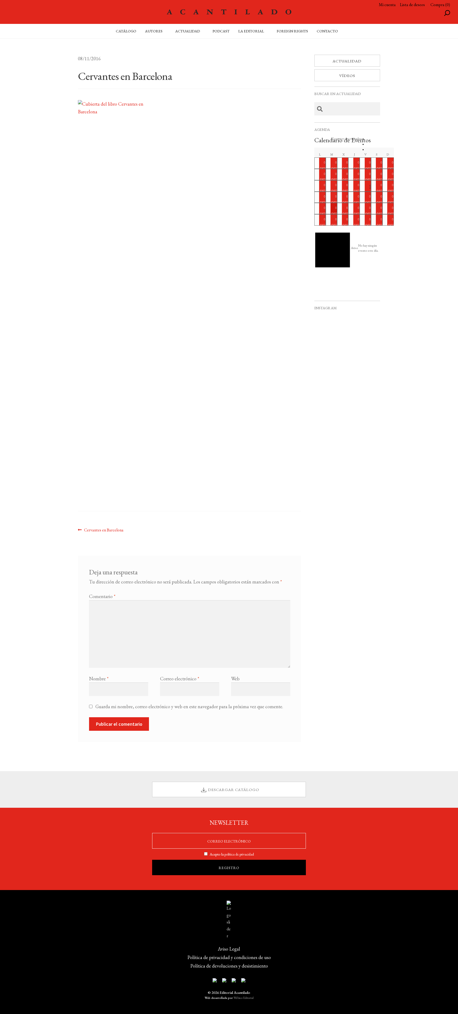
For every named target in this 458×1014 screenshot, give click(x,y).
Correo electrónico (179, 679)
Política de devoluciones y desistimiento (229, 966)
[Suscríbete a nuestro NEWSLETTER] (215, 981)
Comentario (102, 596)
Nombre (99, 679)
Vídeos (347, 75)
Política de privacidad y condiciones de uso (229, 957)
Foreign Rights (292, 31)
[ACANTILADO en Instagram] (234, 981)
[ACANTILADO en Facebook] (224, 981)
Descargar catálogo (233, 789)
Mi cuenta (387, 4)
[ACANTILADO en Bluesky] (243, 981)
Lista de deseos (412, 4)
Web (235, 679)
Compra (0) (440, 4)
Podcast (221, 31)
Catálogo (126, 31)
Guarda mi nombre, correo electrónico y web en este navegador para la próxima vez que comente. (189, 706)
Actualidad (347, 60)
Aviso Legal (229, 949)
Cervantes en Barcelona (104, 530)
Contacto (327, 31)
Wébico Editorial (244, 998)
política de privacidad (239, 854)
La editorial (251, 31)
